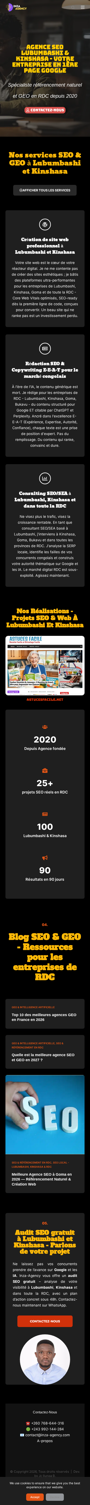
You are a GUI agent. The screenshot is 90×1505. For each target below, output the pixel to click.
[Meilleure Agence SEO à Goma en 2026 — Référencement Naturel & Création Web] (45, 1114)
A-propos (45, 1441)
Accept (35, 1497)
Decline (55, 1497)
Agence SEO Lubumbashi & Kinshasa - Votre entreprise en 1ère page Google (45, 58)
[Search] (73, 7)
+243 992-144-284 (47, 1429)
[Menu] (83, 7)
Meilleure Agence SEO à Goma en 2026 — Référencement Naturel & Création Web (42, 1179)
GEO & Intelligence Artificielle (33, 1007)
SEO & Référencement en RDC (31, 1162)
